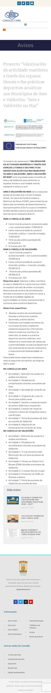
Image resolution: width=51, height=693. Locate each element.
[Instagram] (28, 3)
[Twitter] (23, 3)
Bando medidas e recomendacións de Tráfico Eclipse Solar (31, 532)
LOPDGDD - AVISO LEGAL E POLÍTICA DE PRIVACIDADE (25, 686)
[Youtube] (32, 3)
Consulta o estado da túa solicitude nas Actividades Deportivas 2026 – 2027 (32, 500)
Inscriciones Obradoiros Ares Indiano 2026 (32, 517)
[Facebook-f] (19, 3)
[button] (25, 24)
